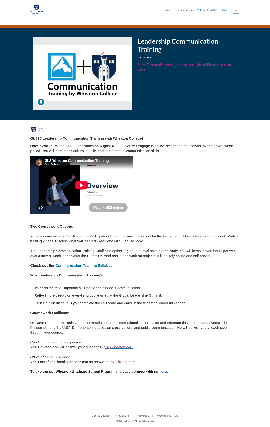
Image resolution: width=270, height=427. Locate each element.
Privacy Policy (142, 415)
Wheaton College (196, 10)
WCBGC (214, 10)
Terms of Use (121, 415)
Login (225, 10)
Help (179, 10)
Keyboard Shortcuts (166, 415)
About (168, 10)
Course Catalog (100, 415)
